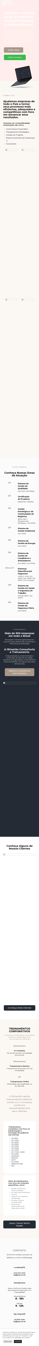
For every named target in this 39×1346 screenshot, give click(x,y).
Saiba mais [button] (7, 1341)
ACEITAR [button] (18, 1341)
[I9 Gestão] (7, 2)
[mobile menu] (36, 3)
